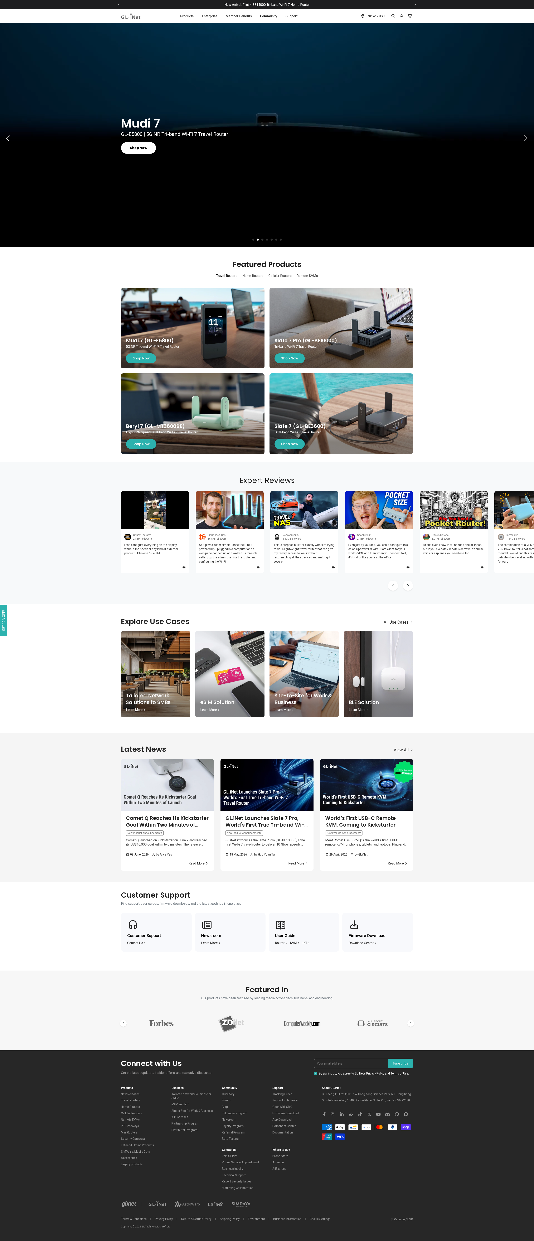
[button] (253, 240)
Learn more (209, 943)
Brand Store (280, 1156)
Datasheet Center (284, 1126)
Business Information (287, 1219)
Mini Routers (129, 1132)
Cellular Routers (131, 1113)
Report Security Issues (236, 1181)
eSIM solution (180, 1104)
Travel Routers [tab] (226, 276)
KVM (293, 943)
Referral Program (233, 1132)
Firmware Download (285, 1113)
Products (187, 16)
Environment (256, 1219)
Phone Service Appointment (240, 1162)
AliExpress (279, 1168)
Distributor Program (184, 1130)
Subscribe (400, 1063)
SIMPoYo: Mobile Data (135, 1151)
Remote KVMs (130, 1119)
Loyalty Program (233, 1126)
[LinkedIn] (341, 1114)
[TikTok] (360, 1114)
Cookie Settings (320, 1219)
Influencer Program (234, 1113)
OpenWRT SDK (282, 1106)
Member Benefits (239, 16)
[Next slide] (415, 5)
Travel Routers (130, 1100)
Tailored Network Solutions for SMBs (191, 1096)
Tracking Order (282, 1094)
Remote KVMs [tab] (307, 276)
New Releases (130, 1094)
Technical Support (234, 1175)
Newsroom (229, 1119)
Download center (361, 943)
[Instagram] (332, 1114)
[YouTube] (378, 1114)
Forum (226, 1100)
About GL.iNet (331, 1088)
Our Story (228, 1094)
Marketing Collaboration (237, 1188)
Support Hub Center (285, 1100)
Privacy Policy (375, 1073)
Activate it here (303, 5)
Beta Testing (230, 1138)
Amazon (278, 1162)
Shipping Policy (230, 1219)
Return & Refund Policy (196, 1219)
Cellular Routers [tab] (280, 276)
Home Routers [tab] (252, 276)
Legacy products (132, 1164)
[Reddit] (350, 1114)
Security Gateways (133, 1138)
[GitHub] (396, 1114)
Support (291, 16)
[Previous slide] (119, 5)
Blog (225, 1106)
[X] (369, 1114)
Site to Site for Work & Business (192, 1110)
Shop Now (141, 358)
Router (280, 943)
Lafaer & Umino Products (137, 1145)
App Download (282, 1119)
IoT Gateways (130, 1126)
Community (268, 16)
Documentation (282, 1132)
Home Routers (130, 1106)
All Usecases (179, 1117)
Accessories (129, 1158)
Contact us (135, 943)
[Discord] (387, 1114)
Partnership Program (185, 1123)
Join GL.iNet (229, 1156)
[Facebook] (324, 1114)
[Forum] (405, 1114)
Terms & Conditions (134, 1219)
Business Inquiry (232, 1168)
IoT (304, 943)
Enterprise (209, 16)
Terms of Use (399, 1073)
